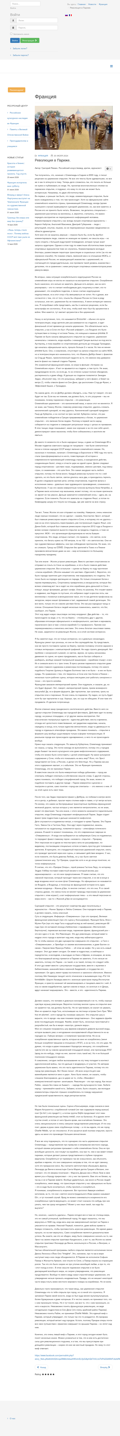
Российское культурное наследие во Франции (17, 118)
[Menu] (111, 66)
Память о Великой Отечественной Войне (18, 132)
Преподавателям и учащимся (17, 143)
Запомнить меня (21, 33)
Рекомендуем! (16, 89)
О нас (12, 1423)
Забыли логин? (19, 48)
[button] (39, 130)
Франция (103, 4)
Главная (82, 4)
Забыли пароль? (20, 55)
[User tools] (109, 173)
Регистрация (28, 40)
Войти (15, 40)
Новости (92, 4)
